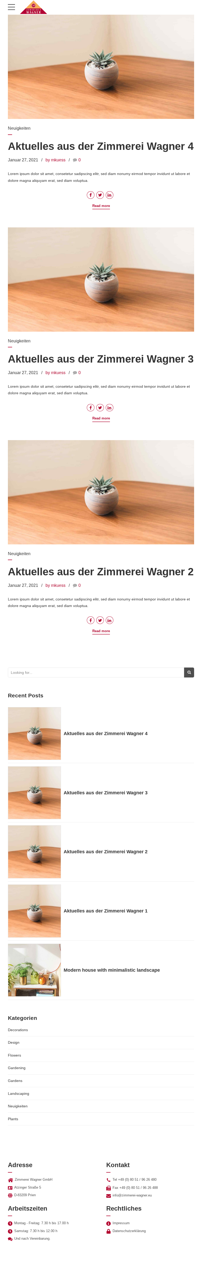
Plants (13, 1119)
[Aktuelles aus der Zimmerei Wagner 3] (101, 279)
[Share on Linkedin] (109, 195)
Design (13, 1042)
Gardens (15, 1081)
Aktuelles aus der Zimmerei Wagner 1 (106, 911)
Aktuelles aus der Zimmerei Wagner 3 (101, 359)
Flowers (14, 1055)
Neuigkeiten (19, 128)
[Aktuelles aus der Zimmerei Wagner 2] (101, 492)
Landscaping (18, 1093)
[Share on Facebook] (90, 195)
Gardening (17, 1068)
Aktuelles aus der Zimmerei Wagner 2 (101, 571)
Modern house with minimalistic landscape (112, 970)
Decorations (18, 1030)
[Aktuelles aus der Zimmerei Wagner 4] (101, 67)
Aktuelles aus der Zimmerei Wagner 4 (101, 146)
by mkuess (55, 160)
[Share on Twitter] (100, 195)
